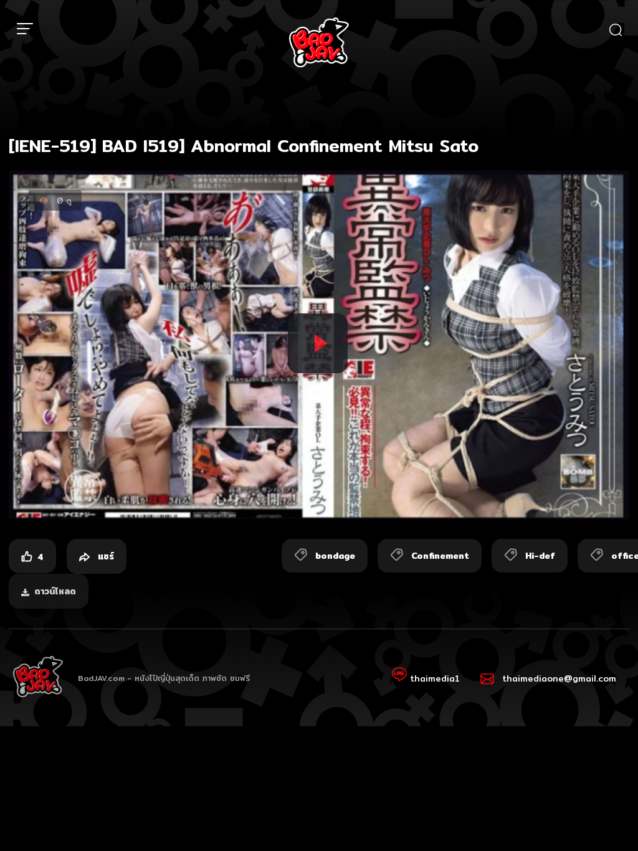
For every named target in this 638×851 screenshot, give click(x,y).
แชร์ (104, 556)
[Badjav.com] (319, 42)
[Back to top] (604, 817)
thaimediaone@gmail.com (559, 678)
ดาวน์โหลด (55, 591)
